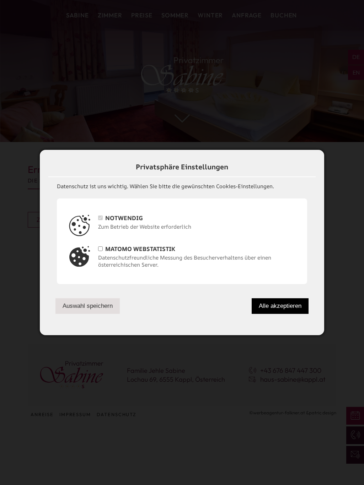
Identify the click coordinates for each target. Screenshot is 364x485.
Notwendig (124, 218)
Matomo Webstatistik (140, 249)
